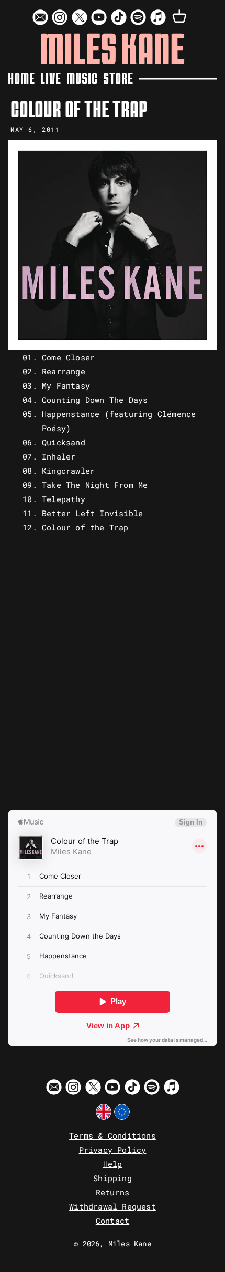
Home (21, 78)
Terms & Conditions (112, 1135)
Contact (112, 1220)
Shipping (112, 1178)
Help (112, 1164)
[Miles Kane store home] (113, 49)
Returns (112, 1192)
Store (118, 78)
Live (50, 78)
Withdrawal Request (112, 1206)
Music (82, 78)
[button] (179, 16)
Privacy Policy (113, 1149)
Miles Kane (129, 1243)
